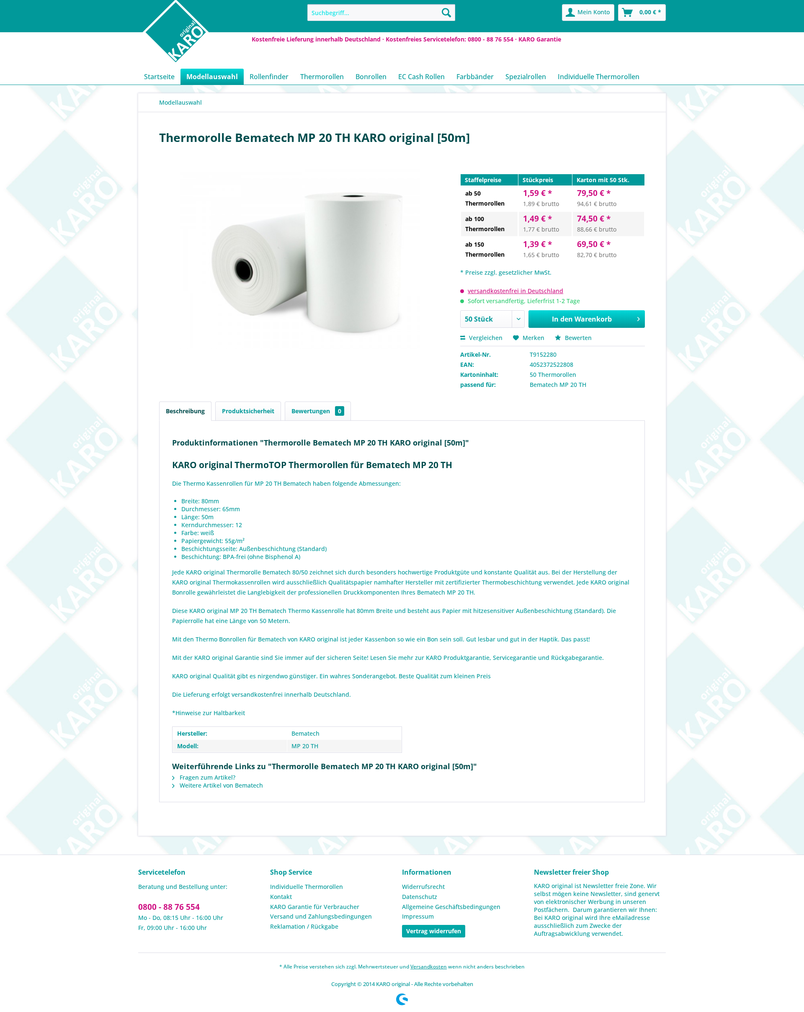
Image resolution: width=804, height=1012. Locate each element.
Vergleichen (484, 338)
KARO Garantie (539, 39)
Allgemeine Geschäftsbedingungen (451, 907)
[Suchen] (446, 12)
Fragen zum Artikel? (206, 777)
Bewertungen (316, 411)
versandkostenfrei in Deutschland (515, 291)
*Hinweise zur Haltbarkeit (208, 713)
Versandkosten (428, 966)
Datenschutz (419, 897)
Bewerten (577, 338)
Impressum (418, 916)
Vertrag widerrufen (433, 931)
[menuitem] (381, 12)
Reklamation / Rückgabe (304, 926)
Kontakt (281, 897)
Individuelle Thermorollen (306, 887)
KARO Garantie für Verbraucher (314, 907)
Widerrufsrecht (423, 887)
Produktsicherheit (248, 411)
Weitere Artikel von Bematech (220, 785)
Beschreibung (185, 411)
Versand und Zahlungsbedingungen (321, 916)
